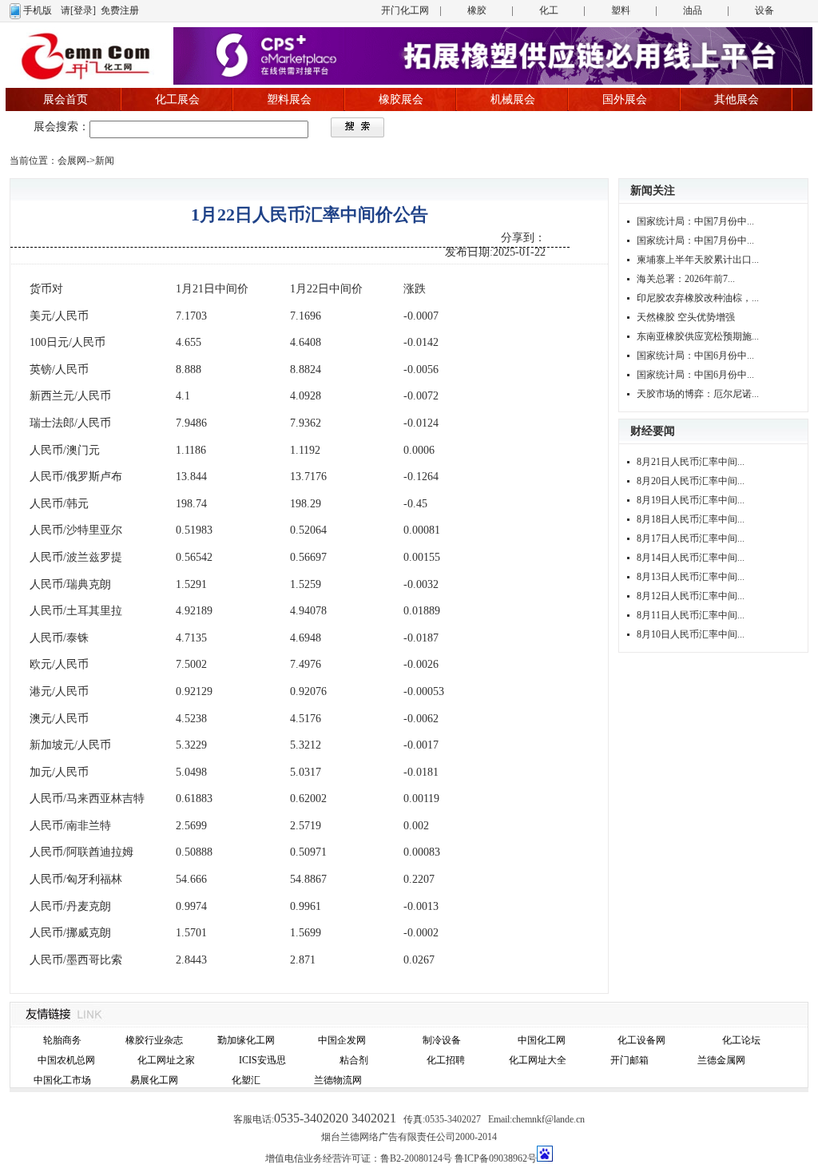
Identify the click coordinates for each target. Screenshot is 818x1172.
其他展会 (736, 99)
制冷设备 (442, 1040)
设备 (764, 10)
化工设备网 (641, 1040)
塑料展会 (289, 99)
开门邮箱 (629, 1060)
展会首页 (65, 99)
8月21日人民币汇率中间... (691, 461)
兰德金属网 (721, 1060)
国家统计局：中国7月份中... (695, 221)
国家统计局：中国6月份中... (695, 355)
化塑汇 (246, 1080)
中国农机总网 (66, 1060)
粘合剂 (354, 1060)
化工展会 (177, 99)
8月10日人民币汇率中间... (691, 634)
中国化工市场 (62, 1080)
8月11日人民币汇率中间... (691, 615)
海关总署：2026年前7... (686, 278)
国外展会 (624, 99)
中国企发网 (342, 1040)
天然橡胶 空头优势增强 (686, 317)
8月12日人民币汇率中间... (691, 596)
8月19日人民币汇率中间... (691, 500)
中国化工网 (542, 1040)
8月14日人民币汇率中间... (691, 557)
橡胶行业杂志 (154, 1040)
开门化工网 (405, 10)
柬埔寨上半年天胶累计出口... (698, 259)
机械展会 (512, 99)
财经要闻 (652, 431)
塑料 (620, 10)
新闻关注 (652, 191)
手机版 (37, 10)
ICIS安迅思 (262, 1060)
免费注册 (120, 10)
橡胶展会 (401, 99)
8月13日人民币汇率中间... (691, 576)
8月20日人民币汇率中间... (691, 481)
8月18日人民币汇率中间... (691, 519)
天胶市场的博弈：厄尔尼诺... (698, 393)
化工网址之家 (166, 1060)
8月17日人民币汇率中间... (691, 538)
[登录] (83, 10)
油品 (692, 10)
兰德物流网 (338, 1080)
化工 (548, 10)
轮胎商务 (62, 1040)
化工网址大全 (537, 1060)
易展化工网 (154, 1080)
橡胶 (476, 10)
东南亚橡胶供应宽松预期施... (698, 336)
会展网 (72, 160)
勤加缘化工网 (246, 1040)
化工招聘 (446, 1060)
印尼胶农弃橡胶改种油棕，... (698, 298)
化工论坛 (741, 1040)
